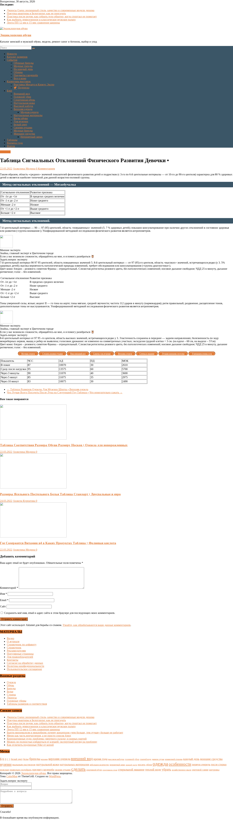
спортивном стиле (110, 770)
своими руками (63, 769)
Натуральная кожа (24, 103)
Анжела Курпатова (24, 500)
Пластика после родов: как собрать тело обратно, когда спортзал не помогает (52, 16)
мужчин (6, 764)
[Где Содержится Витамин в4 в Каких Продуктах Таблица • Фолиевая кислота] (33, 536)
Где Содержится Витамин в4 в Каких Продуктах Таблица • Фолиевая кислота (58, 543)
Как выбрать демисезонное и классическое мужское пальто (41, 19)
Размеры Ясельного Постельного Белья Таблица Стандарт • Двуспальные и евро (60, 494)
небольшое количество (99, 765)
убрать (166, 769)
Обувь (10, 685)
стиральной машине (131, 769)
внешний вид (82, 759)
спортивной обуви (94, 770)
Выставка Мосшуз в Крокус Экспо (34, 84)
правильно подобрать (21, 770)
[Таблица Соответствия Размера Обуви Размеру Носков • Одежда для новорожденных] (33, 438)
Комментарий (9, 587)
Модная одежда (29, 112)
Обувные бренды (24, 63)
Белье (10, 691)
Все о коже (20, 78)
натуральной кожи (47, 764)
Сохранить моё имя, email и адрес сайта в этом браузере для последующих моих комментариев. (59, 612)
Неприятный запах (31, 136)
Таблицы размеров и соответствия (27, 703)
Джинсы (12, 697)
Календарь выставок (19, 81)
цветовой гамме (200, 769)
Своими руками (23, 127)
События (12, 59)
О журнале (13, 641)
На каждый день (23, 69)
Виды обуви (21, 118)
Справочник (14, 647)
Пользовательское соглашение (24, 669)
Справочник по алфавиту (22, 644)
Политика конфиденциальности (25, 666)
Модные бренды (23, 130)
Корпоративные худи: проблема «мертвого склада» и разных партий (47, 738)
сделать (78, 769)
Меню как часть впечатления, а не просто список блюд (39, 735)
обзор (149, 764)
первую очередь (201, 764)
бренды (34, 759)
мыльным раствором (23, 764)
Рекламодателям (16, 650)
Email (4, 600)
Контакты (12, 659)
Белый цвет (20, 124)
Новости (12, 53)
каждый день (191, 759)
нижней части (131, 765)
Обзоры (18, 72)
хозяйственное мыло (181, 770)
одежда (160, 763)
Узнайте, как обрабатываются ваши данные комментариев (96, 625)
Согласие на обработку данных (25, 663)
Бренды (11, 688)
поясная (4, 769)
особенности (180, 764)
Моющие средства (24, 133)
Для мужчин (21, 121)
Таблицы (12, 139)
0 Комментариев (45, 168)
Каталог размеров (17, 56)
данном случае (158, 759)
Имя (3, 593)
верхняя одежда (59, 759)
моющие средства (211, 759)
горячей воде (145, 759)
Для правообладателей (20, 656)
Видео (10, 638)
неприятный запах (117, 765)
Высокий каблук (23, 106)
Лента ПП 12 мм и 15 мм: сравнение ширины (33, 22)
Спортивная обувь (24, 99)
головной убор (132, 759)
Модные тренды (23, 66)
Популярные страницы (20, 653)
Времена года (15, 143)
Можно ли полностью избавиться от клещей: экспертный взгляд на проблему (52, 741)
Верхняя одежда (23, 109)
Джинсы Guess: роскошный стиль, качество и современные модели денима (50, 10)
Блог (9, 90)
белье (26, 759)
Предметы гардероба (26, 75)
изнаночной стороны (174, 759)
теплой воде (153, 769)
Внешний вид (22, 93)
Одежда (11, 682)
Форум (11, 146)
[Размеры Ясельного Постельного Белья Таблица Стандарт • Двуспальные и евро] (33, 487)
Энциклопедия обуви (15, 35)
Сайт (3, 606)
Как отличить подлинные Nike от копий (30, 744)
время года (100, 759)
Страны (11, 694)
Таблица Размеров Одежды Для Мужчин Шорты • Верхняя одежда (47, 389)
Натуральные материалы (28, 115)
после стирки (219, 764)
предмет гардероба (43, 769)
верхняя (44, 759)
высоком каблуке (116, 759)
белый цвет (17, 759)
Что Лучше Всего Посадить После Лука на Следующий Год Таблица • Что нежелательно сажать (64, 392)
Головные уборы (16, 700)
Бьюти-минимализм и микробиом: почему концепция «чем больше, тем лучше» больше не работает (65, 732)
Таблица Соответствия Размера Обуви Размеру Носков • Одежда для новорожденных (64, 445)
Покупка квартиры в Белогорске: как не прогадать (36, 13)
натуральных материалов (74, 764)
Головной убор (22, 96)
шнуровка (214, 770)
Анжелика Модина (24, 168)
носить (141, 764)
